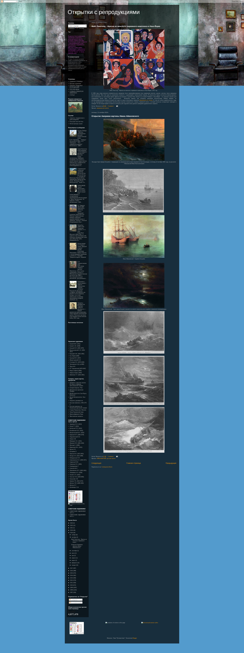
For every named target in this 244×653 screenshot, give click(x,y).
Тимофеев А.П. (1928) (76, 472)
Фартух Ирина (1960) (76, 370)
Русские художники (75, 83)
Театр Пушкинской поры (76, 412)
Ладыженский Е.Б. (75, 437)
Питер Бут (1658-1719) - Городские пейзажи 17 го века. (81, 228)
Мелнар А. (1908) (75, 445)
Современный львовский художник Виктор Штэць (81, 171)
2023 (71, 523)
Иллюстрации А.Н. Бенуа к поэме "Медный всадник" (82, 246)
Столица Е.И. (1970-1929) (77, 362)
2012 (71, 580)
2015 (71, 573)
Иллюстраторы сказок (76, 123)
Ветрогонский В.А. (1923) (77, 432)
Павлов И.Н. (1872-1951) (77, 453)
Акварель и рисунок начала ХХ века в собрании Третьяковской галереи (78, 384)
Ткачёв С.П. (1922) (75, 474)
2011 (71, 582)
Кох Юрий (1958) (74, 356)
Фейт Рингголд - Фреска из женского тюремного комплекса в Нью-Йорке (126, 26)
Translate (81, 28)
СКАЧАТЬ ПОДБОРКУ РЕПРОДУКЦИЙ (76, 86)
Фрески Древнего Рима (76, 414)
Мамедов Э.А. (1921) (76, 441)
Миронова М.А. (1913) (76, 447)
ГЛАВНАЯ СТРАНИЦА (76, 81)
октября (74, 537)
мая (73, 555)
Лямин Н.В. (73, 439)
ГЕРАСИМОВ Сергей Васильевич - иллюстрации (81, 188)
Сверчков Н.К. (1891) (76, 464)
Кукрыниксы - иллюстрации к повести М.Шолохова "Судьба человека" (81, 285)
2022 (71, 525)
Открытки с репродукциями (104, 12)
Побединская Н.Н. (75, 458)
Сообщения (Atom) (107, 467)
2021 (71, 527)
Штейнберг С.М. (74, 487)
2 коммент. (111, 456)
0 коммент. (111, 106)
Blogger (135, 638)
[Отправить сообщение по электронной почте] (117, 106)
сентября (74, 550)
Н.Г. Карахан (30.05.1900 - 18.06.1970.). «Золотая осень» (81, 208)
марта (73, 560)
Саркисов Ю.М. (74, 462)
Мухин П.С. (73, 449)
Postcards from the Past (76, 121)
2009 (71, 587)
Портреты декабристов (76, 400)
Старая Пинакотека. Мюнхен (78, 410)
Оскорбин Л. (73, 451)
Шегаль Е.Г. (73, 485)
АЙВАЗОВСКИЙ (101, 458)
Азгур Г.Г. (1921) (74, 426)
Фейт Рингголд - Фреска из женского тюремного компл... (79, 541)
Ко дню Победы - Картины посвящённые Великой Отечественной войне (82, 134)
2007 (71, 592)
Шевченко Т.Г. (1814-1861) (77, 375)
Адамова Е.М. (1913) (76, 424)
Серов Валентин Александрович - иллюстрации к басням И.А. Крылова (82, 152)
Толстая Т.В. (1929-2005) (77, 477)
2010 (71, 585)
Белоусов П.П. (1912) (76, 428)
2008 (71, 590)
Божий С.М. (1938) (75, 346)
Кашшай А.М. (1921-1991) (77, 353)
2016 (71, 570)
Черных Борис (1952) (76, 372)
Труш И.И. (72, 366)
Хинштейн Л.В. (74, 479)
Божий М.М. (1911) (75, 344)
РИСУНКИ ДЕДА (74, 89)
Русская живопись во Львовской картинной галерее (78, 407)
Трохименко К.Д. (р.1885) (77, 364)
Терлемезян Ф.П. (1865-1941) (78, 470)
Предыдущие (171, 463)
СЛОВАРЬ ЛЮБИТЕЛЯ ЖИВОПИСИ (76, 92)
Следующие (96, 463)
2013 (71, 578)
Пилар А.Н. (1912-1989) (76, 455)
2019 (71, 530)
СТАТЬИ (72, 95)
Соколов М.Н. (74, 468)
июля (73, 553)
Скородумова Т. (74, 466)
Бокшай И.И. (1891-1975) (77, 348)
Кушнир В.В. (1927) (75, 358)
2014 (71, 575)
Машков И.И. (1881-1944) (77, 443)
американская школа (103, 108)
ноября (74, 534)
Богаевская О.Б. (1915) (76, 430)
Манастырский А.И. (75, 360)
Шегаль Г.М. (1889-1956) (77, 483)
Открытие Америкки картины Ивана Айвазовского (115, 116)
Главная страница (133, 463)
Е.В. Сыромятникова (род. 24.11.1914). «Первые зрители (82, 265)
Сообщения (73, 599)
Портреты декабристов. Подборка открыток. (81, 305)
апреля (74, 558)
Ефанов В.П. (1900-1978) (77, 434)
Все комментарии (75, 602)
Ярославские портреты (76, 416)
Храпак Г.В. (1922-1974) (76, 481)
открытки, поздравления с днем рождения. (77, 118)
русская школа (111, 458)
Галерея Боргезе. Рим (76, 387)
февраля (74, 562)
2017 (71, 568)
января (74, 565)
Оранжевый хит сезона (145, 100)
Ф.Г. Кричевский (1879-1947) (78, 368)
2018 (71, 532)
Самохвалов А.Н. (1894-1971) (78, 460)
